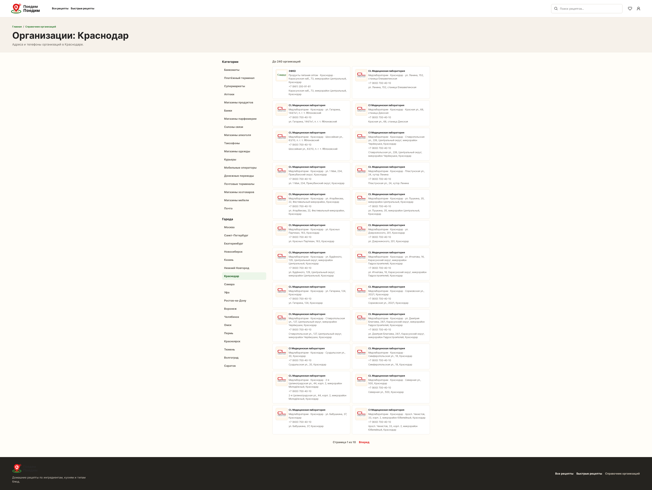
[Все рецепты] (638, 8)
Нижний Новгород (236, 268)
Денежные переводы (239, 175)
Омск (227, 325)
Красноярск (232, 341)
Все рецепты (60, 8)
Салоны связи (233, 127)
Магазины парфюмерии (240, 118)
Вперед (364, 442)
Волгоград (231, 357)
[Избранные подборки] (630, 8)
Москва (229, 227)
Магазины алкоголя (237, 135)
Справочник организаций (40, 26)
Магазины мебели (236, 200)
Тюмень (229, 349)
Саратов (230, 365)
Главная (17, 26)
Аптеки (229, 94)
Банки (228, 110)
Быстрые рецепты (82, 8)
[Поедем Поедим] (29, 8)
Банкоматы (231, 69)
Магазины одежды (237, 151)
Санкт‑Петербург (236, 235)
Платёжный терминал (239, 78)
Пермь (228, 333)
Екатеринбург (233, 243)
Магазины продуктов (238, 102)
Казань (228, 259)
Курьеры (230, 159)
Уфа (226, 292)
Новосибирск (233, 251)
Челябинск (231, 317)
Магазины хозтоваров (239, 192)
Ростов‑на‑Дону (235, 300)
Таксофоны (232, 143)
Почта (228, 208)
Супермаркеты (234, 86)
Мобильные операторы (240, 167)
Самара (229, 284)
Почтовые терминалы (239, 184)
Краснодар (231, 276)
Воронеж (230, 308)
